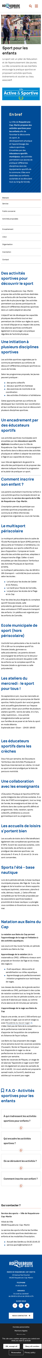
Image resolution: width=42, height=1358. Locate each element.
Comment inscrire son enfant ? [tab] (21, 1178)
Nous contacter (19, 1316)
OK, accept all (11, 1346)
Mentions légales (21, 1331)
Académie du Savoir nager (18, 1023)
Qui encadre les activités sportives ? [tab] (17, 1141)
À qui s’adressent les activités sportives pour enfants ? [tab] (20, 1118)
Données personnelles (21, 1327)
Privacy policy (30, 1352)
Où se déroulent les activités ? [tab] (20, 1161)
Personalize (16, 1352)
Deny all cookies (32, 1346)
